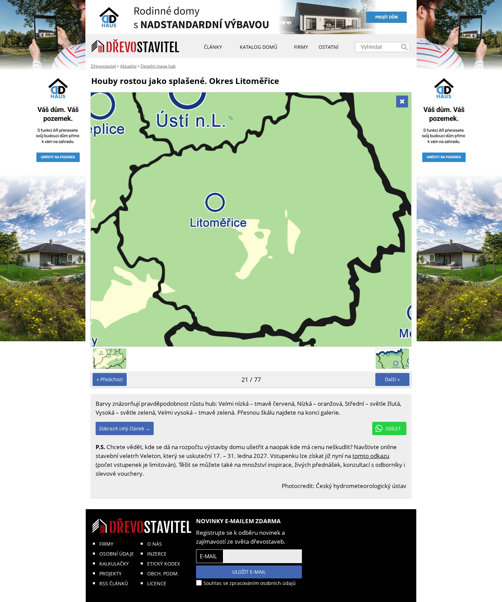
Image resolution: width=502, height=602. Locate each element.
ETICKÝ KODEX (163, 563)
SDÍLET (393, 428)
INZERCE (157, 553)
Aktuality (128, 66)
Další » (392, 379)
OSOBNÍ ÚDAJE (116, 553)
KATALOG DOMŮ (258, 47)
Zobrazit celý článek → (124, 428)
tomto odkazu (370, 456)
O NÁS (154, 544)
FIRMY (106, 544)
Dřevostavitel (103, 66)
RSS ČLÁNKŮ (113, 583)
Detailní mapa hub (158, 66)
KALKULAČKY (114, 563)
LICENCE (156, 583)
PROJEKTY (110, 573)
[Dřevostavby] (135, 46)
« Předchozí (110, 379)
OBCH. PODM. (163, 573)
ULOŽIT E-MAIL (249, 572)
